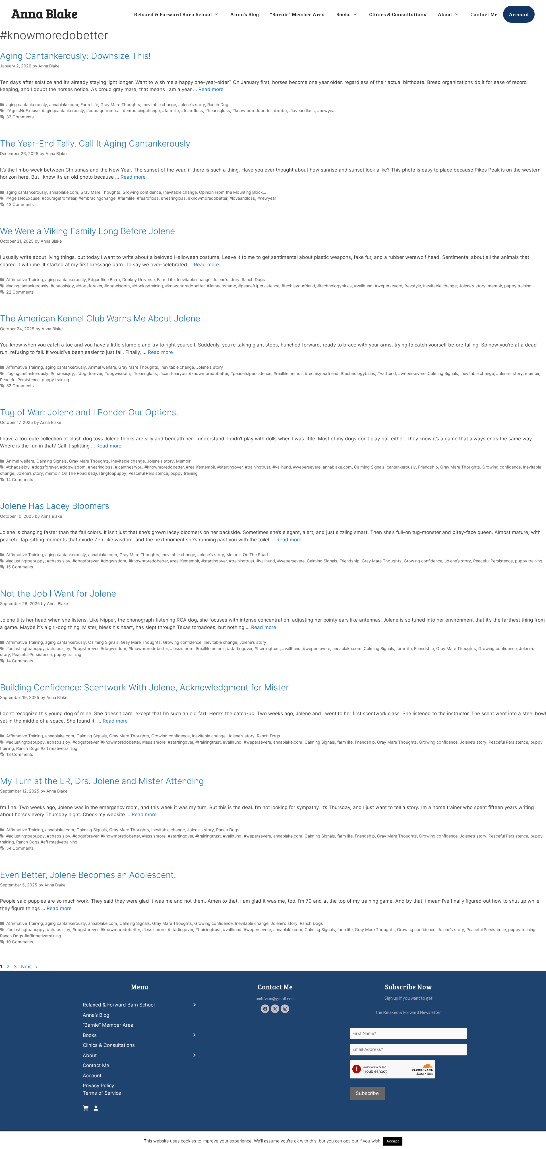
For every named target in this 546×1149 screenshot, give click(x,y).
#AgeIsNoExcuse (23, 110)
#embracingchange (141, 110)
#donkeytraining (147, 285)
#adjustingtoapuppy (25, 560)
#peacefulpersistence (258, 285)
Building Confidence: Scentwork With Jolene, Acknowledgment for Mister (144, 687)
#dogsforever (89, 285)
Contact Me (483, 14)
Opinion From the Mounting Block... (232, 192)
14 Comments (19, 479)
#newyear (326, 110)
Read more (211, 89)
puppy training (517, 285)
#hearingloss (217, 110)
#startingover (230, 467)
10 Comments (19, 941)
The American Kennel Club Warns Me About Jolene (100, 318)
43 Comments (20, 204)
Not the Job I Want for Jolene (58, 593)
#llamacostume (221, 285)
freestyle (412, 285)
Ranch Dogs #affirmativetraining (46, 748)
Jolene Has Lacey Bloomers (54, 506)
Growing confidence (142, 192)
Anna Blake (44, 13)
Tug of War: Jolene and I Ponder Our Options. (89, 412)
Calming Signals (443, 373)
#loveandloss (302, 110)
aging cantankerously (26, 104)
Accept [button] (392, 1141)
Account (519, 14)
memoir (495, 285)
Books (343, 14)
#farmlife (170, 110)
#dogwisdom (117, 285)
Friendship (428, 467)
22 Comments (20, 292)
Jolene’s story (472, 285)
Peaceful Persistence (20, 379)
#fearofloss (192, 110)
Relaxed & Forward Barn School (173, 14)
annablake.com (63, 104)
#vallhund (363, 285)
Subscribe (367, 1093)
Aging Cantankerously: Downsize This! (75, 56)
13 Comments (19, 754)
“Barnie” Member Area (297, 14)
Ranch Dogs (219, 104)
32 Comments (20, 385)
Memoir (183, 461)
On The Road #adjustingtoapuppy (94, 473)
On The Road (255, 554)
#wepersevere (388, 285)
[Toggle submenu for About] (194, 1055)
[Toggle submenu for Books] (194, 1035)
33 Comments (20, 116)
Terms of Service (102, 1093)
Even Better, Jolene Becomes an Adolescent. (88, 875)
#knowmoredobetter (252, 110)
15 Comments (19, 566)
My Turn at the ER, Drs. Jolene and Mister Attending (102, 781)
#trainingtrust (257, 467)
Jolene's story (191, 104)
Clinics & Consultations (397, 14)
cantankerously (401, 467)
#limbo (280, 110)
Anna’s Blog (244, 14)
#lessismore (181, 648)
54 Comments (20, 848)
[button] (265, 1008)
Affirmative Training (24, 279)
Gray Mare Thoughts (120, 104)
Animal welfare (102, 367)
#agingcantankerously (63, 110)
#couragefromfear (103, 110)
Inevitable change (159, 104)
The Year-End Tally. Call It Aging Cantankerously (95, 143)
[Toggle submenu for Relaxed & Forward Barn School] (194, 1005)
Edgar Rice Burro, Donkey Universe (121, 279)
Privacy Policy (98, 1085)
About (445, 14)
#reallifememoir (288, 373)
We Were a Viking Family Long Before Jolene (87, 231)
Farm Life (89, 104)
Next (29, 966)
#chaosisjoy (62, 285)
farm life (404, 648)
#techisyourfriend (298, 285)
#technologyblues (334, 285)
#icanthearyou (173, 373)
